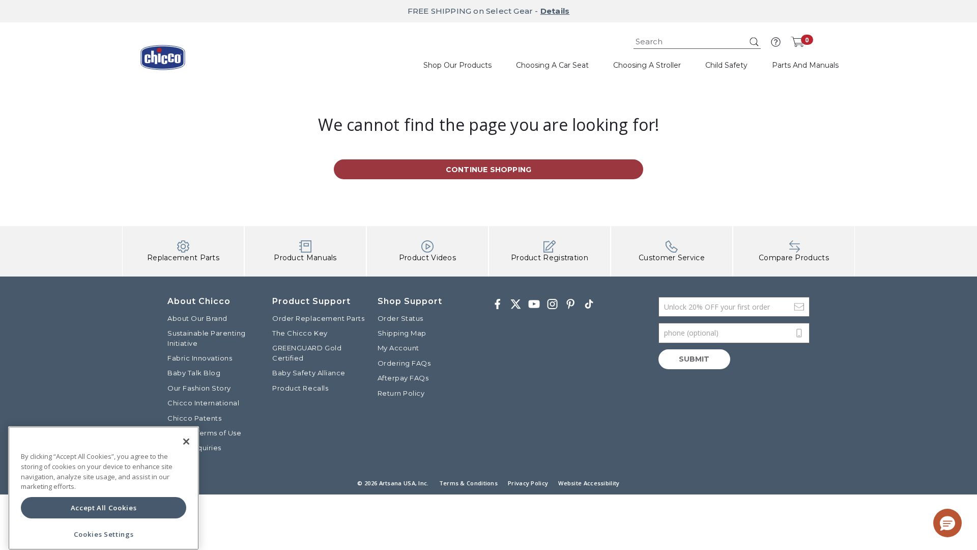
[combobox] (697, 42)
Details (554, 11)
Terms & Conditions (468, 483)
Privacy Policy (528, 483)
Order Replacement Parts (318, 318)
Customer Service (672, 257)
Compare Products (794, 257)
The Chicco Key (299, 333)
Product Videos (427, 257)
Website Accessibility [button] (588, 483)
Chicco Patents (194, 418)
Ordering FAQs (404, 363)
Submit (694, 359)
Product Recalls (300, 388)
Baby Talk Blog (193, 373)
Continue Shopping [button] (488, 169)
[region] (103, 488)
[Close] (186, 441)
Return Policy (401, 393)
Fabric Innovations (199, 358)
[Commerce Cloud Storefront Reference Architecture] (162, 61)
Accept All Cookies (104, 507)
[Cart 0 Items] (797, 42)
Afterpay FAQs (403, 378)
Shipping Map (402, 333)
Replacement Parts (183, 257)
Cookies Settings (104, 534)
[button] (776, 42)
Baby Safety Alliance (308, 373)
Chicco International (203, 403)
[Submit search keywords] (754, 41)
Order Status (400, 318)
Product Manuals (305, 257)
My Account (398, 348)
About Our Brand (197, 318)
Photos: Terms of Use (204, 433)
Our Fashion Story (199, 388)
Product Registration (549, 257)
